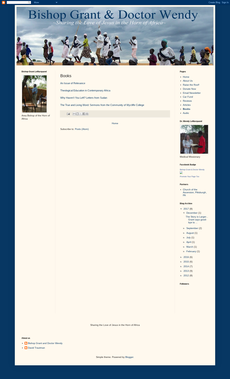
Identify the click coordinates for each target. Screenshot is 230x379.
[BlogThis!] (77, 114)
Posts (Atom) (82, 129)
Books (186, 109)
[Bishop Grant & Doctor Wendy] (181, 173)
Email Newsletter (192, 93)
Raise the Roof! (191, 84)
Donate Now (189, 88)
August (190, 233)
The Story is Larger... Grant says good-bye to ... (197, 219)
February (191, 251)
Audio (186, 113)
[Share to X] (80, 114)
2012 (187, 275)
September (192, 228)
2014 (187, 266)
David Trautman (36, 347)
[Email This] (74, 114)
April (189, 242)
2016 (187, 257)
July (188, 237)
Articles (187, 105)
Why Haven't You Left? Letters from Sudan (83, 97)
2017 (187, 208)
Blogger (129, 357)
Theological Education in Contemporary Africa (85, 90)
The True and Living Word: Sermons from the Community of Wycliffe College (102, 105)
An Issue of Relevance (72, 83)
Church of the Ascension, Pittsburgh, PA (195, 192)
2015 (187, 261)
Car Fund (188, 96)
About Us (188, 80)
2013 (187, 271)
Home (115, 123)
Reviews (187, 100)
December (192, 212)
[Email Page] (68, 113)
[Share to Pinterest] (87, 114)
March (190, 246)
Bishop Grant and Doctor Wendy (45, 343)
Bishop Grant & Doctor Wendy (192, 170)
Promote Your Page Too (189, 176)
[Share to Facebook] (84, 114)
